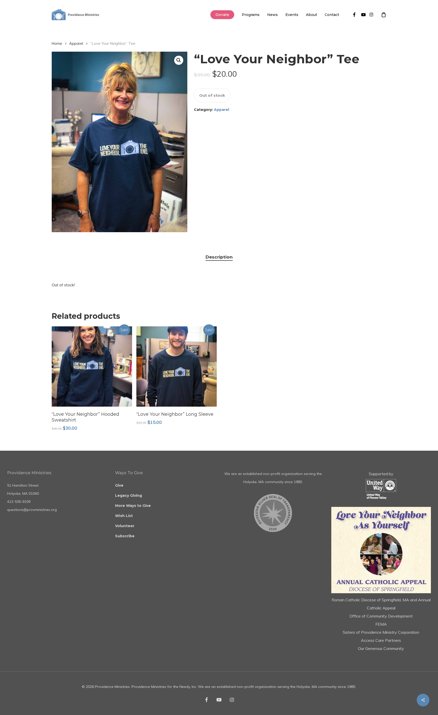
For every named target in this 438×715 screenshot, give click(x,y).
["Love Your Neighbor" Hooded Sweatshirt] (92, 366)
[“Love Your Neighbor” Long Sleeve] (176, 366)
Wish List (124, 515)
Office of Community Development (381, 616)
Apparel (76, 43)
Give (119, 485)
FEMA (381, 624)
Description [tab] (219, 257)
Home (57, 43)
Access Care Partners (381, 640)
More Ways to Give (133, 505)
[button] (178, 60)
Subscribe (125, 536)
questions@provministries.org (32, 509)
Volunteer (124, 526)
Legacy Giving (128, 495)
